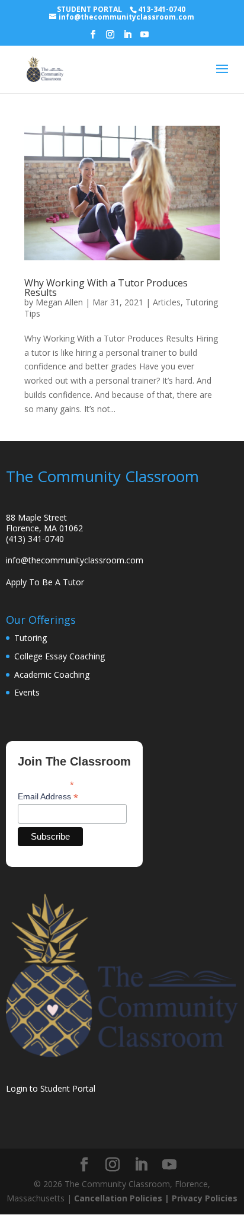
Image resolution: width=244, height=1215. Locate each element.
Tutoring (30, 637)
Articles (167, 302)
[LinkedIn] (127, 38)
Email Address (48, 796)
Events (27, 692)
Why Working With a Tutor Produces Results (106, 287)
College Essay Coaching (59, 656)
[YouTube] (144, 38)
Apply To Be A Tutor (45, 582)
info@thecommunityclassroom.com (74, 560)
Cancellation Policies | (123, 1198)
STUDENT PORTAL (89, 9)
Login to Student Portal (50, 1088)
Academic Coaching (51, 674)
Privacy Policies (204, 1198)
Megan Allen (59, 302)
